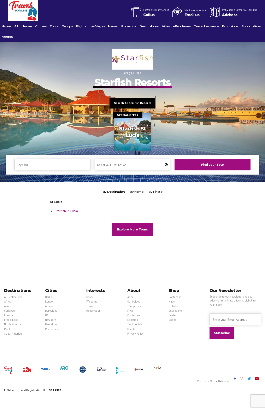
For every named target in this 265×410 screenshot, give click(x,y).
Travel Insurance (206, 26)
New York (50, 319)
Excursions (230, 26)
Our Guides (133, 301)
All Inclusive (23, 26)
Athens (49, 306)
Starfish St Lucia (66, 211)
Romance (128, 26)
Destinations (149, 26)
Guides (173, 315)
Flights (81, 26)
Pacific (8, 329)
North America (12, 324)
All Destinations (13, 297)
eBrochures (182, 26)
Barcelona (51, 310)
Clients (131, 329)
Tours (54, 26)
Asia (6, 306)
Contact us (133, 315)
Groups (67, 26)
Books (172, 319)
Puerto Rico (52, 329)
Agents (7, 37)
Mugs (172, 301)
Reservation (93, 310)
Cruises (40, 26)
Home (6, 26)
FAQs (130, 310)
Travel (89, 306)
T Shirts (173, 306)
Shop (245, 26)
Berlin (48, 297)
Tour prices (134, 306)
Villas (166, 26)
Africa (7, 301)
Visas (257, 26)
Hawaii (113, 26)
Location (132, 319)
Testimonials (134, 324)
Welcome (91, 301)
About (130, 297)
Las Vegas (97, 26)
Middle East (11, 319)
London (49, 301)
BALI (48, 315)
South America (13, 333)
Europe (8, 315)
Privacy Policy (135, 333)
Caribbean (10, 310)
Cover (89, 297)
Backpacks (175, 310)
